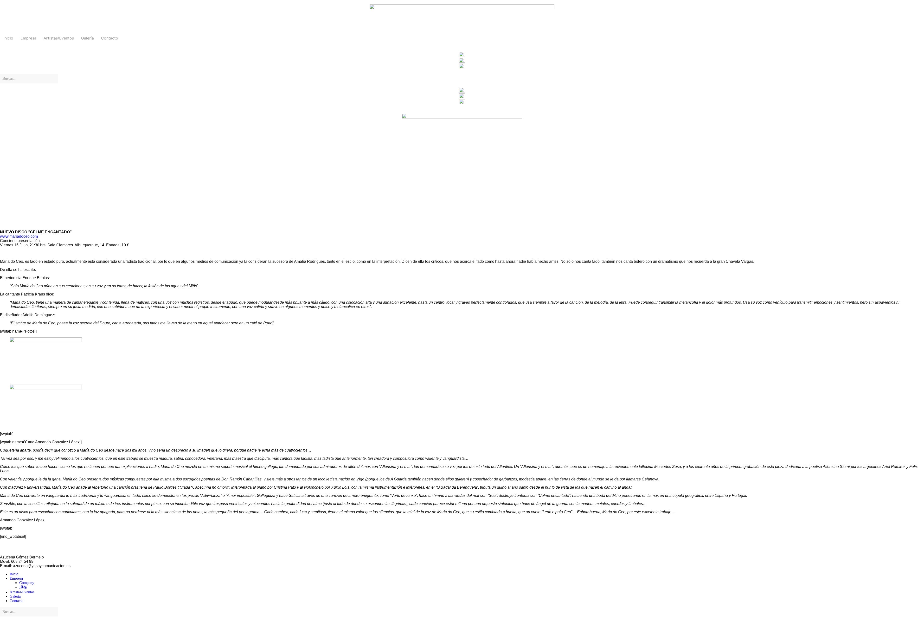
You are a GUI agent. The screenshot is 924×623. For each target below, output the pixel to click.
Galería (87, 38)
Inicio (8, 38)
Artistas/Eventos (59, 38)
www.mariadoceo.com (19, 236)
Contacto (109, 38)
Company (26, 583)
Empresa (28, 38)
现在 (23, 587)
